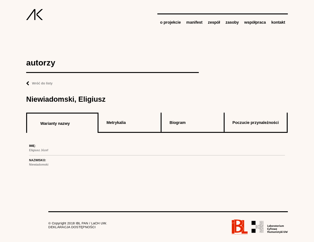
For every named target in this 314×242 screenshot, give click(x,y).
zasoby (232, 22)
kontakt (278, 22)
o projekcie (170, 22)
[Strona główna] (34, 14)
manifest (194, 22)
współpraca (255, 22)
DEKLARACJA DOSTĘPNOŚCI (72, 227)
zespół (214, 22)
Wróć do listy (42, 83)
